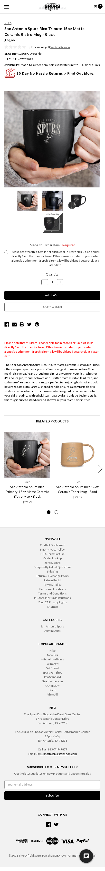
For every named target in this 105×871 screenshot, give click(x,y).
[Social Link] (48, 824)
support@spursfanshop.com (58, 754)
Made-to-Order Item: (52, 245)
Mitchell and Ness (52, 659)
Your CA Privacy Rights (52, 602)
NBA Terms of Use (52, 554)
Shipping (52, 571)
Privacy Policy (52, 584)
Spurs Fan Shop (52, 672)
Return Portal (52, 580)
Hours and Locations (52, 589)
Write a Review (60, 47)
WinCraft (52, 664)
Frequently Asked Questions (52, 567)
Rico (52, 690)
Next (100, 468)
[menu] (6, 6)
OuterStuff (52, 685)
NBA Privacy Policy (52, 549)
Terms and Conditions (52, 593)
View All (52, 694)
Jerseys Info (52, 562)
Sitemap (52, 606)
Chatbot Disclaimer (52, 545)
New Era (52, 655)
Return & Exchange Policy (52, 576)
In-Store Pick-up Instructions (52, 598)
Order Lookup (52, 558)
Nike (52, 650)
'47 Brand (52, 668)
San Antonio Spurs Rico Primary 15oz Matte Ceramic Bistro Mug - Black (27, 491)
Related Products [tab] (52, 421)
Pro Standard (52, 677)
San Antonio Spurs (52, 626)
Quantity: (52, 274)
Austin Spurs (52, 631)
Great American (52, 681)
